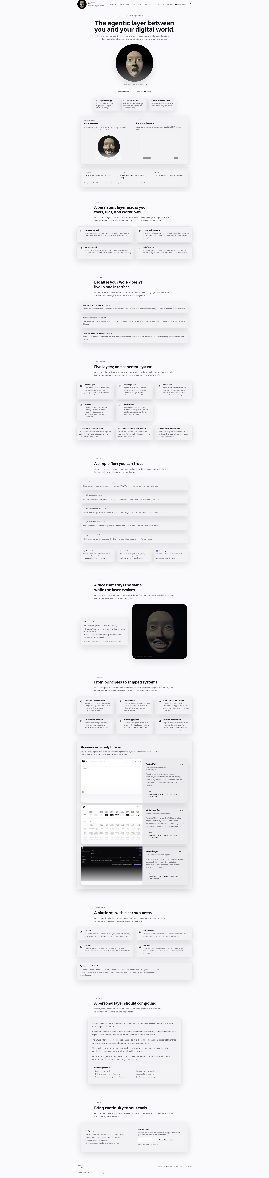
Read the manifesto (165, 4)
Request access (180, 4)
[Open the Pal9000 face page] (134, 63)
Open (179, 764)
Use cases (137, 4)
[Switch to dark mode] (191, 4)
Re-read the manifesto (167, 1140)
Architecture (124, 4)
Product (113, 4)
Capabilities (170, 1167)
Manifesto (148, 4)
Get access (189, 1167)
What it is (161, 1167)
